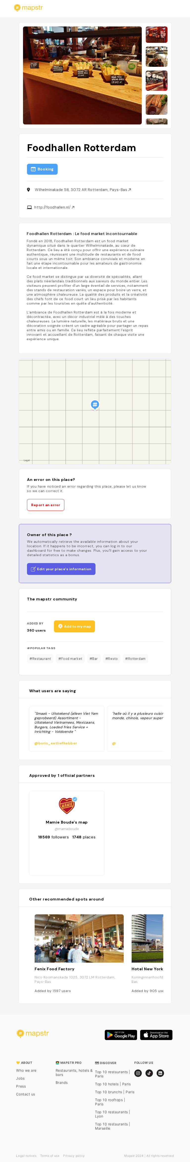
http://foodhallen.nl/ (53, 207)
